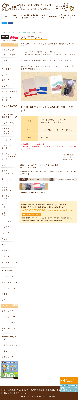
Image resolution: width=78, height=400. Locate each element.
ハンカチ (5, 227)
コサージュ (6, 221)
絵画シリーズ (7, 357)
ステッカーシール (6, 146)
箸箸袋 (4, 205)
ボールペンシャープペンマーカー (7, 131)
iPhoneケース (8, 271)
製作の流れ (34, 16)
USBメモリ (6, 256)
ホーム (6, 16)
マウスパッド (7, 276)
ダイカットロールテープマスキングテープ (9, 156)
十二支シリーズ (8, 322)
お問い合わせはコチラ (33, 214)
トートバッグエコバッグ (7, 180)
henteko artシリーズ (9, 338)
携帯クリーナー (8, 294)
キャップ (5, 239)
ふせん (5, 165)
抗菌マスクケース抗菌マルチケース (9, 115)
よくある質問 (43, 16)
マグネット (6, 140)
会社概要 (53, 16)
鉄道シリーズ (7, 311)
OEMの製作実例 (25, 16)
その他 (5, 300)
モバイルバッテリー (9, 263)
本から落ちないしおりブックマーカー (9, 52)
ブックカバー (7, 86)
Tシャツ (5, 233)
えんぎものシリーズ (9, 329)
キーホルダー (7, 69)
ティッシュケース (9, 92)
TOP (4, 390)
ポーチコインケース (7, 172)
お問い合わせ (62, 16)
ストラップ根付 (6, 61)
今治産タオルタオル (7, 98)
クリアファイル (8, 123)
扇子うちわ (5, 214)
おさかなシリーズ (9, 316)
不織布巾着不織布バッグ (7, 188)
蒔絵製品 (5, 250)
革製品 (5, 245)
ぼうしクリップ (8, 288)
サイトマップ (71, 16)
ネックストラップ (9, 282)
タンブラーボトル (6, 197)
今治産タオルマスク (9, 107)
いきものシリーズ (9, 345)
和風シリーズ (7, 351)
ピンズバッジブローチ (5, 77)
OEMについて (16, 16)
